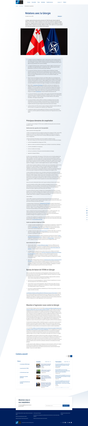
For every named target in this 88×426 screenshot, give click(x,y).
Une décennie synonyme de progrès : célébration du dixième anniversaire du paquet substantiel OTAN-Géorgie (46, 377)
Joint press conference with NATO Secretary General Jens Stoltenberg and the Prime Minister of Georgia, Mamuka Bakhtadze (62, 376)
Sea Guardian (46, 228)
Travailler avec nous (49, 2)
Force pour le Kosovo (43, 230)
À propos (28, 2)
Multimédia (43, 2)
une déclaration (38, 91)
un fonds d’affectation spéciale (42, 245)
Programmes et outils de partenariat (24, 377)
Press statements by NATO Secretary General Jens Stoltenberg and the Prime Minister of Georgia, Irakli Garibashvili (62, 365)
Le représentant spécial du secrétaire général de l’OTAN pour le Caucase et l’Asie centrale (41, 292)
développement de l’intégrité (45, 203)
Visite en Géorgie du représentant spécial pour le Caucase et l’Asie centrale (46, 365)
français (60, 16)
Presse (38, 2)
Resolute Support (51, 238)
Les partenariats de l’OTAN (24, 368)
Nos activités (34, 2)
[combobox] (65, 2)
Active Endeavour (35, 227)
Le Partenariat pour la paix (24, 372)
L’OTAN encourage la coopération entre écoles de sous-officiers (46, 371)
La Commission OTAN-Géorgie (25, 364)
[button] (65, 2)
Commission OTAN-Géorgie (38, 85)
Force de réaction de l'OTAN (37, 219)
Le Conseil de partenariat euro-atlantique (25, 382)
